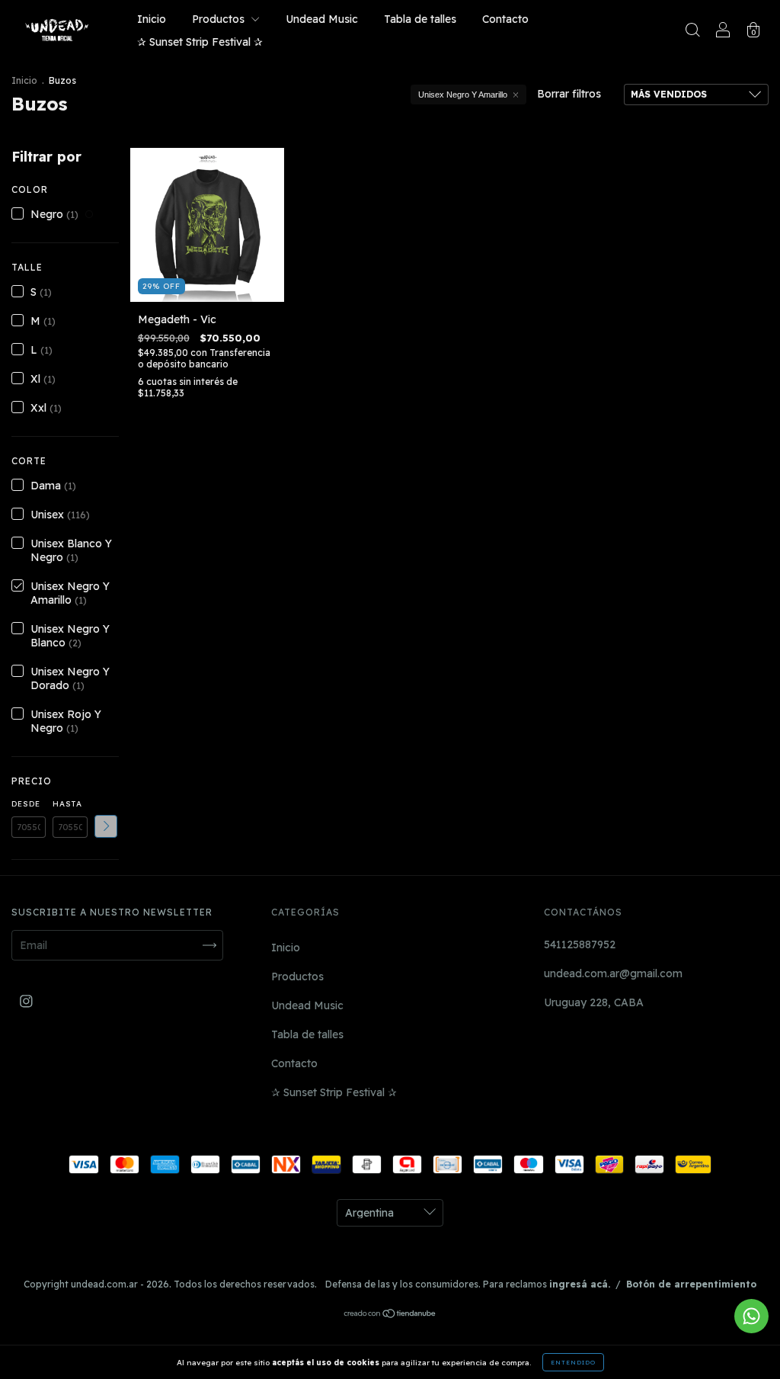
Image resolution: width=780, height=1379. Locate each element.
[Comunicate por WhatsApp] (751, 1316)
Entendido (573, 1362)
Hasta (67, 804)
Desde (25, 804)
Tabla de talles (420, 19)
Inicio (151, 19)
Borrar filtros (569, 94)
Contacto (505, 19)
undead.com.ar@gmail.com (613, 973)
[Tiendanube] (390, 1315)
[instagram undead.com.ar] (26, 1001)
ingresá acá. (579, 1284)
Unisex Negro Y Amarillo (462, 94)
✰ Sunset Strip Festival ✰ (200, 42)
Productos (220, 19)
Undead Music (322, 19)
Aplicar (105, 826)
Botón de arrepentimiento (691, 1284)
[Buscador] (692, 32)
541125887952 (579, 944)
